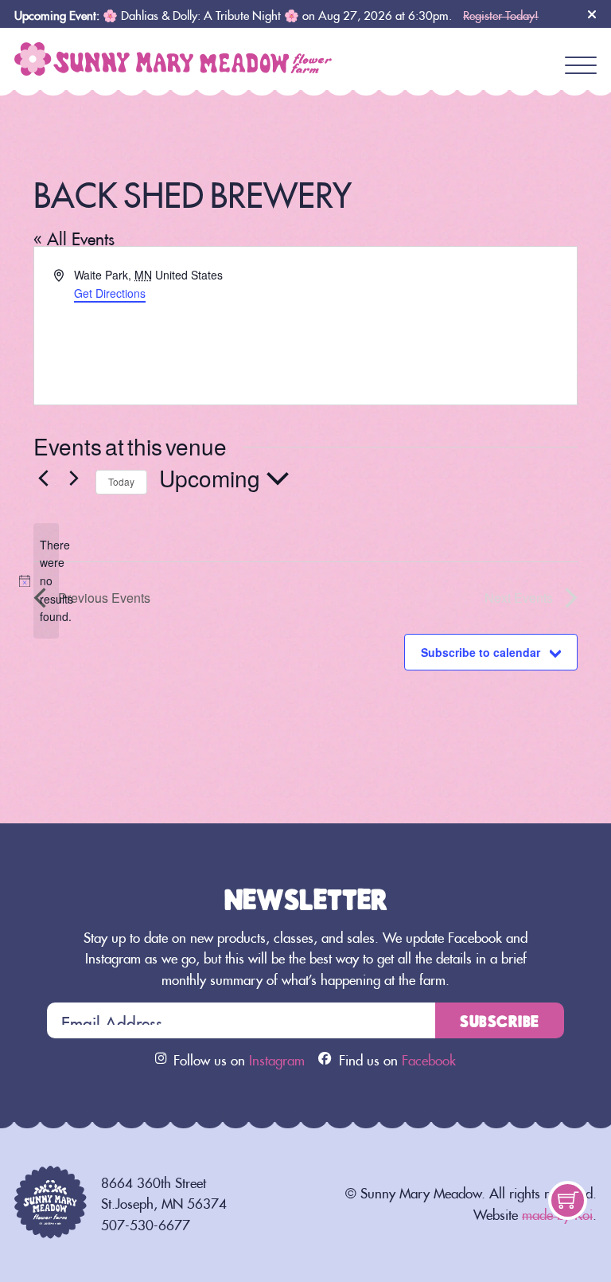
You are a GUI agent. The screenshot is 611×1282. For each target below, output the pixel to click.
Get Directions (110, 293)
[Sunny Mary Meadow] (173, 53)
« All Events (74, 235)
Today (121, 481)
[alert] (46, 581)
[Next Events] (74, 478)
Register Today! (501, 13)
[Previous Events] (43, 478)
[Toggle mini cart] (568, 1200)
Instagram (277, 1058)
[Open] (581, 66)
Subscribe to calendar (480, 652)
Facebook (429, 1058)
